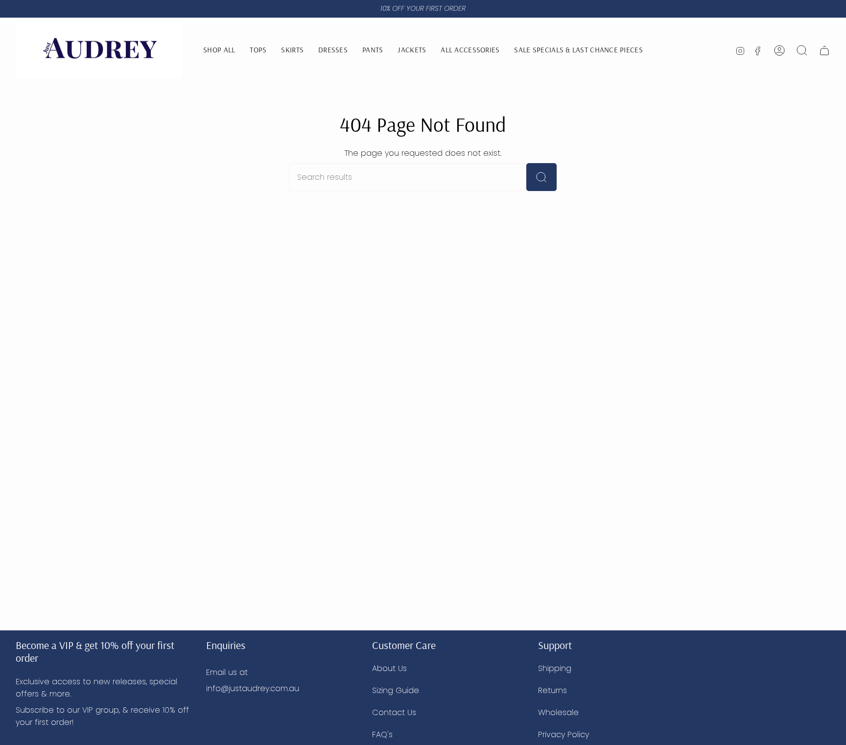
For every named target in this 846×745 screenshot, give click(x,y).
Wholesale (558, 712)
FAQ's (382, 734)
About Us (389, 668)
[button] (470, 50)
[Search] (541, 177)
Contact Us (394, 712)
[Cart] (824, 50)
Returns (552, 690)
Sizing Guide (395, 690)
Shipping (554, 668)
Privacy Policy (563, 734)
